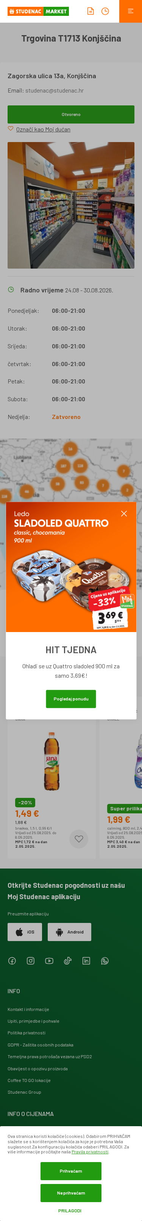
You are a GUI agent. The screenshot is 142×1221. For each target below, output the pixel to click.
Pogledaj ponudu (71, 698)
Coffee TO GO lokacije (29, 1080)
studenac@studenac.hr (54, 90)
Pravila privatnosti (90, 1151)
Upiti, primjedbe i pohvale (33, 1020)
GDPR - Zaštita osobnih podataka (40, 1044)
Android (75, 931)
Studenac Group (24, 1091)
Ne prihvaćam (71, 1192)
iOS (30, 931)
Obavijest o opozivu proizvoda (38, 1068)
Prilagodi (69, 1210)
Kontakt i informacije (28, 1009)
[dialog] (71, 1173)
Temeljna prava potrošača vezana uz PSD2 (50, 1056)
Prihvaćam (71, 1170)
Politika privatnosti (26, 1032)
